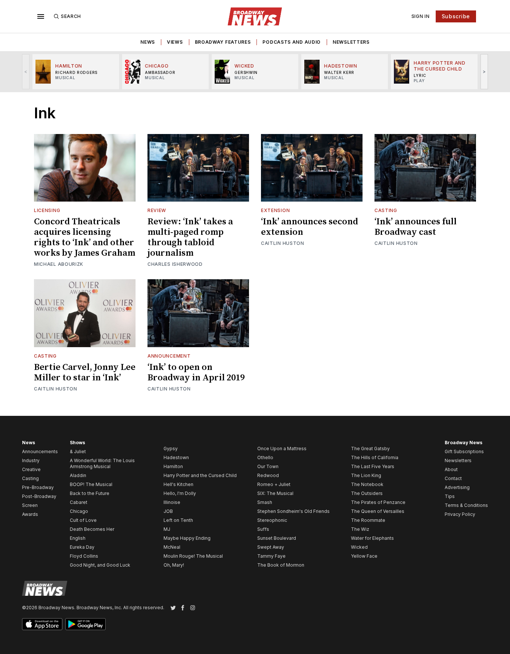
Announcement (168, 356)
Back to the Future (89, 493)
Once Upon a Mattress (282, 448)
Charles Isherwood (175, 264)
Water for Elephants (372, 538)
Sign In (420, 16)
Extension (275, 210)
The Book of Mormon (280, 565)
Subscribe (456, 16)
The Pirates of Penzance (378, 502)
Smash (264, 502)
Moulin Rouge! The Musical (193, 556)
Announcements (40, 451)
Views (175, 42)
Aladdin (78, 475)
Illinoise (172, 502)
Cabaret (78, 502)
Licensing (47, 210)
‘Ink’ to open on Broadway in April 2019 (196, 372)
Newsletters (351, 42)
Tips (450, 496)
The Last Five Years (372, 466)
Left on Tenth (178, 520)
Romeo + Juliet (273, 484)
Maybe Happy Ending (187, 538)
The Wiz (360, 529)
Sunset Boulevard (276, 538)
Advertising (457, 487)
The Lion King (366, 475)
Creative (31, 469)
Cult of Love (83, 520)
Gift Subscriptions (464, 451)
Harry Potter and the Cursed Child (200, 475)
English (77, 538)
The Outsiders (367, 493)
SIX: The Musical (275, 493)
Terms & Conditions (466, 505)
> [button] (484, 71)
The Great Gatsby (370, 448)
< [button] (26, 71)
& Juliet (78, 451)
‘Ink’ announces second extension (309, 227)
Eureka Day (82, 547)
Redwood (268, 475)
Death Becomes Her (92, 529)
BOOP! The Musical (91, 484)
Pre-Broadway (38, 487)
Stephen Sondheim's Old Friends (293, 511)
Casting (385, 210)
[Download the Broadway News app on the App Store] (42, 624)
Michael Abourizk (58, 264)
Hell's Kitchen (178, 484)
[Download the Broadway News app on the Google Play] (85, 624)
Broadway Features (223, 42)
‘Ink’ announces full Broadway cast (415, 227)
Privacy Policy (460, 514)
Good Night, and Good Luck (100, 565)
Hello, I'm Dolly (180, 493)
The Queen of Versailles (377, 511)
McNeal (172, 547)
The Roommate (368, 520)
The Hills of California (374, 457)
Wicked (359, 547)
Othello (265, 457)
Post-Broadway (39, 496)
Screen (30, 505)
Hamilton (173, 466)
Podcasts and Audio (291, 42)
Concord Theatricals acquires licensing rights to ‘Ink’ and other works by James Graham (84, 237)
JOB (168, 511)
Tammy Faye (271, 556)
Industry (31, 460)
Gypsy (171, 448)
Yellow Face (364, 556)
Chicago (79, 511)
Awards (30, 514)
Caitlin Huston (282, 243)
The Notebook (367, 484)
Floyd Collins (84, 556)
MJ (167, 529)
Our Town (268, 466)
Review (156, 210)
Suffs (263, 529)
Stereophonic (272, 520)
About (451, 469)
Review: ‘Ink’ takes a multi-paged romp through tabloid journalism (190, 237)
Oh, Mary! (174, 565)
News (147, 42)
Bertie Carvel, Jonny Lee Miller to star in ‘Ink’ (85, 372)
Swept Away (270, 547)
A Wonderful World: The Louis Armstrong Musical (102, 463)
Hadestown (176, 457)
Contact (453, 478)
